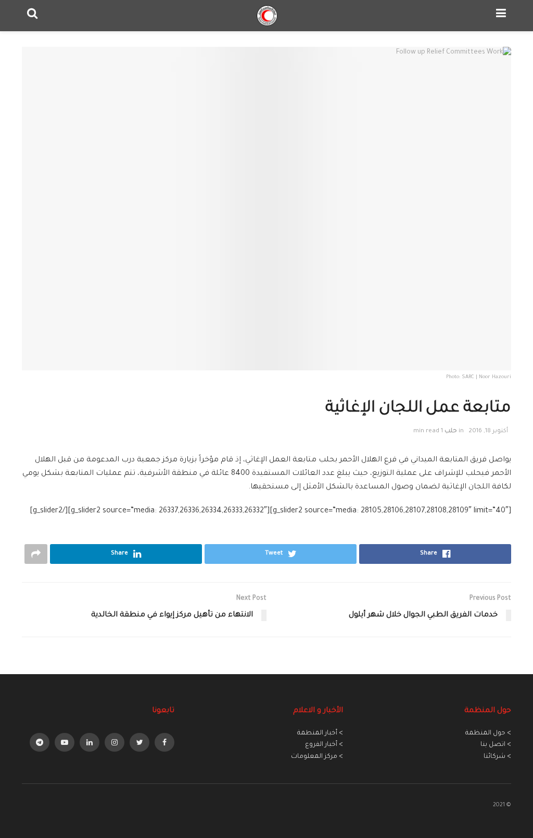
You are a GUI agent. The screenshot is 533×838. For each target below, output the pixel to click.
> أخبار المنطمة (320, 733)
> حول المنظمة (488, 733)
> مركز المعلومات (317, 756)
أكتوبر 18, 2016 (488, 431)
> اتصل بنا (495, 745)
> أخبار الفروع (324, 745)
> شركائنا (497, 756)
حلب (451, 431)
